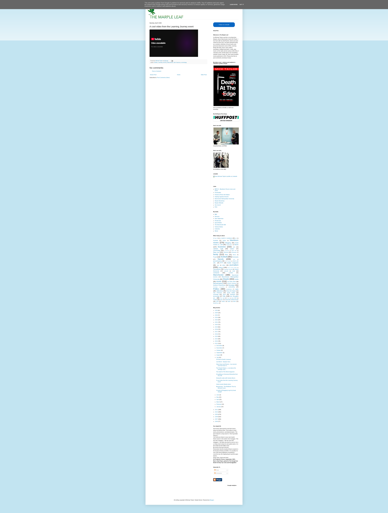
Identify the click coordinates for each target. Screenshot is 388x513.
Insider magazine (232, 263)
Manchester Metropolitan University (224, 198)
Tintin (228, 298)
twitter (221, 299)
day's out (234, 250)
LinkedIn (226, 271)
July (217, 357)
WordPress (216, 303)
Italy (218, 265)
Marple (226, 279)
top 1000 (234, 298)
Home (178, 74)
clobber (232, 249)
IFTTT (221, 263)
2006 (216, 421)
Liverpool (216, 272)
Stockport (232, 294)
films (226, 254)
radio (236, 289)
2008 (216, 416)
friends (156, 62)
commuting (216, 250)
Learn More (234, 4)
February (219, 404)
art (236, 238)
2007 (216, 419)
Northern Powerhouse (219, 285)
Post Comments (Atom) (163, 77)
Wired (216, 231)
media (236, 279)
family (215, 254)
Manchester (170, 62)
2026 (216, 310)
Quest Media (218, 222)
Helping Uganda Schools (222, 196)
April (217, 399)
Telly (224, 296)
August (218, 355)
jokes (223, 265)
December (219, 345)
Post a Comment (156, 71)
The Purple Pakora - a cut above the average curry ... (226, 368)
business (222, 247)
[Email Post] (172, 60)
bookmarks (229, 244)
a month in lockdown (226, 238)
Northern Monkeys (232, 283)
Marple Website (219, 203)
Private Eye (218, 220)
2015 (216, 336)
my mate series (231, 281)
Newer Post (153, 74)
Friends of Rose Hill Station (222, 194)
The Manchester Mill (220, 224)
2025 (216, 312)
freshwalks (235, 257)
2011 (216, 409)
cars (234, 247)
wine (234, 301)
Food (215, 257)
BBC (216, 214)
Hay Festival (228, 261)
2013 (216, 341)
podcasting (232, 287)
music (218, 281)
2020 (216, 324)
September (219, 352)
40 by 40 (215, 238)
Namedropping (218, 283)
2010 (216, 412)
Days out (216, 252)
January (218, 406)
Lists (233, 271)
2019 (216, 327)
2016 (216, 334)
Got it (242, 4)
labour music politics (232, 267)
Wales (229, 301)
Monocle (217, 216)
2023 (216, 317)
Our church (218, 205)
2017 (216, 331)
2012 (216, 343)
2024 (216, 315)
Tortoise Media (219, 227)
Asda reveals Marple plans (223, 384)
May (217, 397)
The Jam (222, 298)
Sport (224, 294)
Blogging (228, 243)
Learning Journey (162, 62)
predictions (229, 289)
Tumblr (215, 299)
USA (217, 301)
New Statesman (219, 218)
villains (223, 301)
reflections (219, 291)
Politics (216, 289)
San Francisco (177, 62)
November (219, 348)
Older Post (204, 74)
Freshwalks (218, 192)
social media (231, 292)
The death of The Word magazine (225, 372)
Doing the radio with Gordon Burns (225, 378)
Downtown (234, 252)
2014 (216, 339)
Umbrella (217, 229)
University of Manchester (231, 299)
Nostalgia (232, 285)
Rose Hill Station (231, 291)
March (218, 402)
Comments (219, 473)
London (231, 272)
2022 (216, 320)
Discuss (226, 252)
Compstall (226, 250)
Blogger (212, 500)
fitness (234, 254)
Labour (220, 267)
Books (236, 244)
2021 (216, 322)
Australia (215, 240)
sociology (215, 294)
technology (184, 62)
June (217, 395)
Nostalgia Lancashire (218, 287)
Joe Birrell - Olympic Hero (223, 361)
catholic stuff (218, 249)
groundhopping (217, 261)
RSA (216, 207)
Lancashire (216, 269)
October (218, 350)
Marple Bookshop (219, 201)
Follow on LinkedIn (224, 24)
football (224, 257)
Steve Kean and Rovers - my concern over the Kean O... (226, 365)
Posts (217, 470)
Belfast (224, 240)
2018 (216, 329)
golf (234, 259)
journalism (234, 265)
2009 (216, 414)
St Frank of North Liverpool (223, 359)
